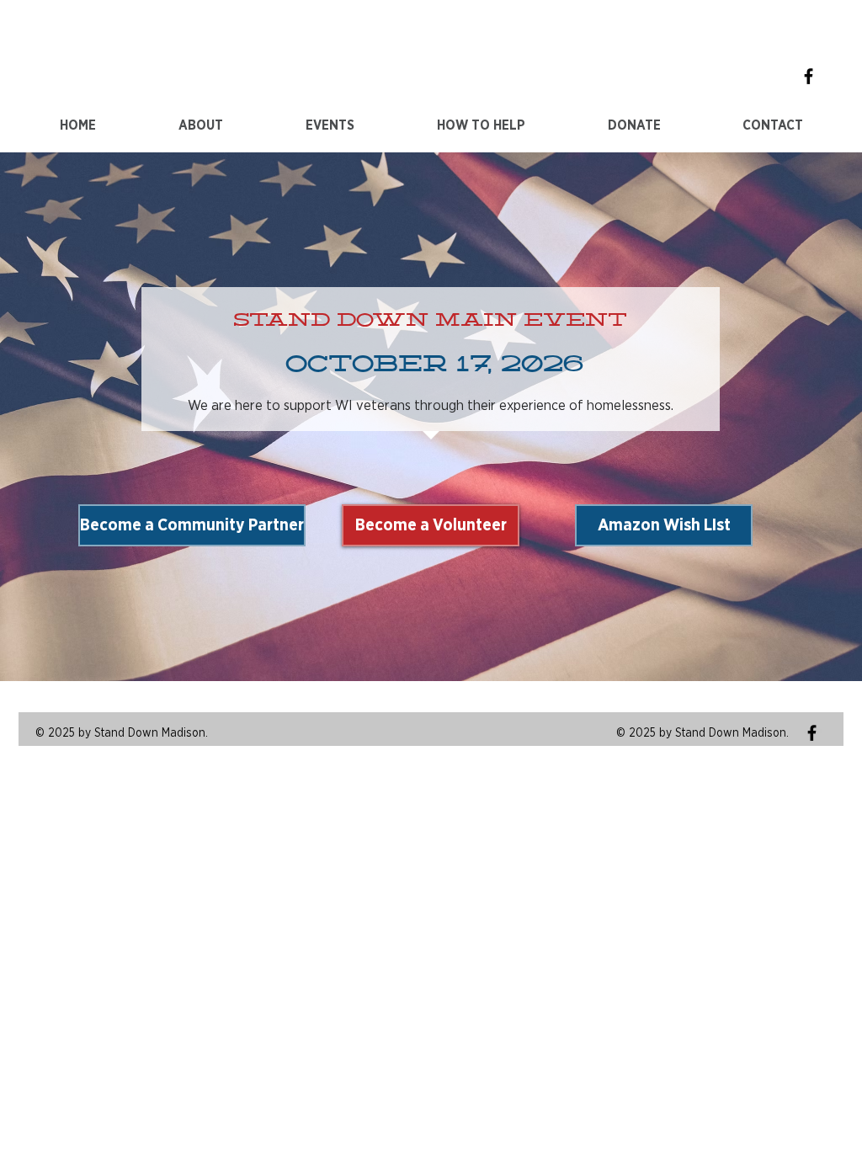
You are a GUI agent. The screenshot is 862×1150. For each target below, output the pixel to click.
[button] (330, 126)
